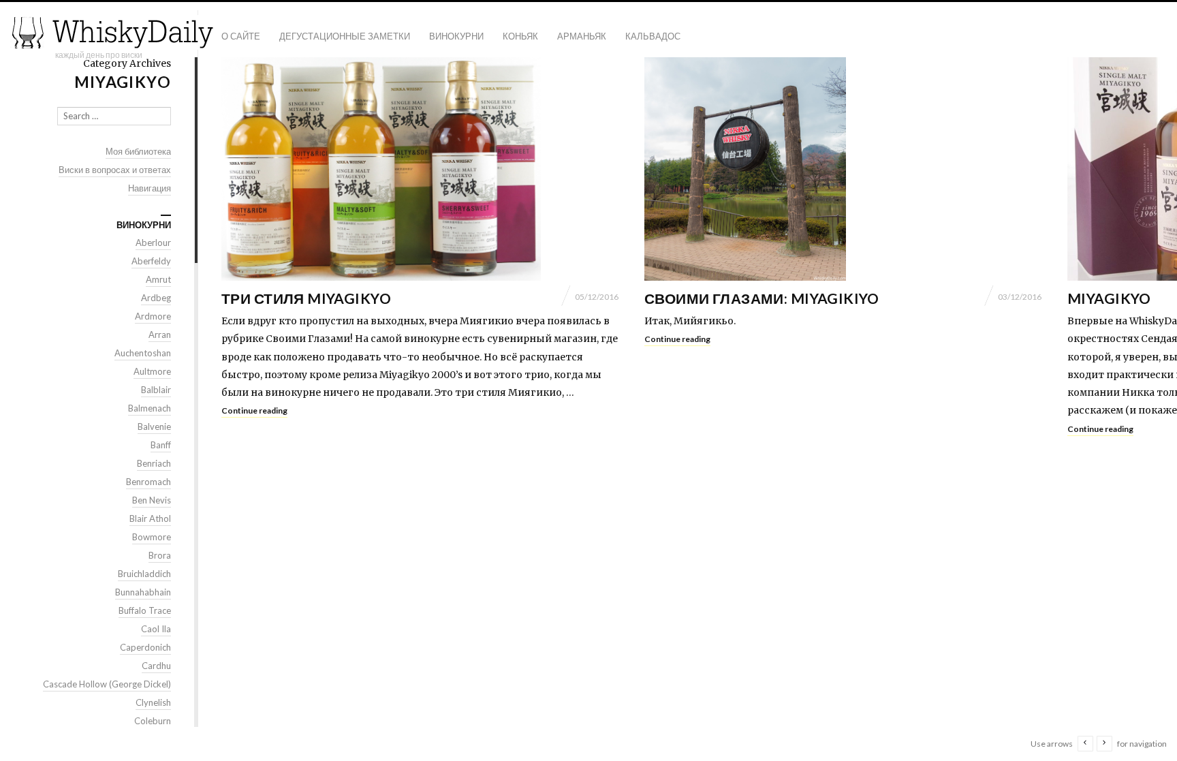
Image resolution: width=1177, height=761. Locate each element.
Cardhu (156, 665)
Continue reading (254, 410)
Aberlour (153, 242)
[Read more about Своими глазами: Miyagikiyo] (842, 169)
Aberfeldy (151, 260)
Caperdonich (145, 647)
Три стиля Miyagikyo (306, 298)
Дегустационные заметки (344, 36)
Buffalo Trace (145, 610)
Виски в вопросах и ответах (115, 169)
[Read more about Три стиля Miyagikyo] (419, 169)
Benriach (154, 463)
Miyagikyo (1109, 298)
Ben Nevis (151, 500)
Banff (161, 444)
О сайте (240, 36)
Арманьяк (581, 36)
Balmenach (149, 408)
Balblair (156, 389)
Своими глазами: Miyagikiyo (761, 298)
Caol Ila (156, 628)
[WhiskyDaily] (112, 32)
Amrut (158, 279)
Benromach (148, 481)
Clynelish (153, 702)
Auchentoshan (142, 352)
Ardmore (153, 316)
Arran (159, 334)
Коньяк (520, 36)
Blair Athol (150, 518)
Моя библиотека (138, 151)
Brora (159, 555)
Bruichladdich (144, 573)
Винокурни (456, 36)
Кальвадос (652, 36)
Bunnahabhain (143, 592)
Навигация (149, 188)
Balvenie (154, 426)
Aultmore (152, 371)
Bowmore (151, 536)
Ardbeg (156, 297)
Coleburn (152, 720)
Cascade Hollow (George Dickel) (107, 684)
